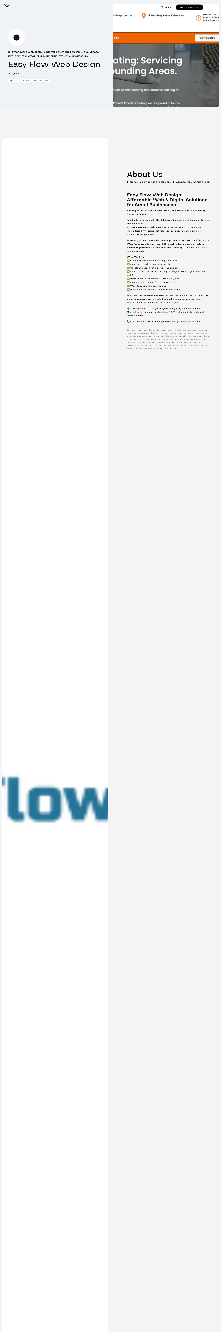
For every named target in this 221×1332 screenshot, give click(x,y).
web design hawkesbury (150, 339)
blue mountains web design (142, 330)
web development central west (154, 342)
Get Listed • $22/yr (189, 7)
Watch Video (42, 81)
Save (26, 81)
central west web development (172, 333)
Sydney (16, 74)
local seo (191, 333)
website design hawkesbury (177, 345)
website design (176, 342)
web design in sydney (173, 339)
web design (166, 336)
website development (166, 348)
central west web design (145, 333)
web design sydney (193, 339)
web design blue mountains (185, 336)
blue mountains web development (171, 330)
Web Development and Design (193, 182)
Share (15, 81)
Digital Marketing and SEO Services (150, 182)
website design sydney (145, 348)
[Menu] (213, 7)
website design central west (150, 345)
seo (198, 333)
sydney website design (149, 336)
